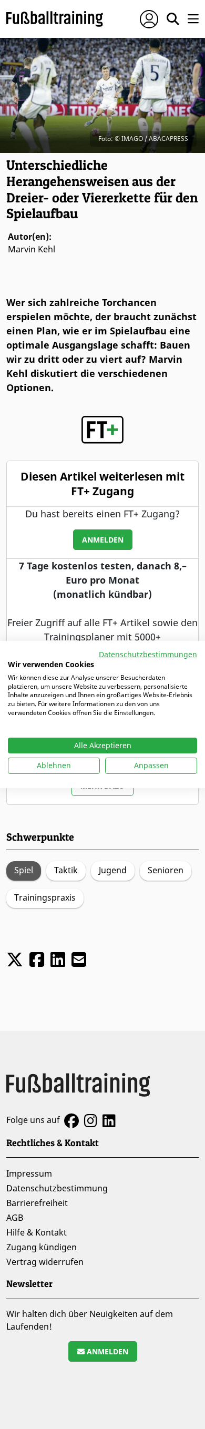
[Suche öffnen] (173, 19)
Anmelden (103, 540)
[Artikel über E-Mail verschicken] (78, 959)
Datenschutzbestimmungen (148, 654)
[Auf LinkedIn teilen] (57, 959)
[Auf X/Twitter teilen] (14, 959)
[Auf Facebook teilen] (36, 959)
